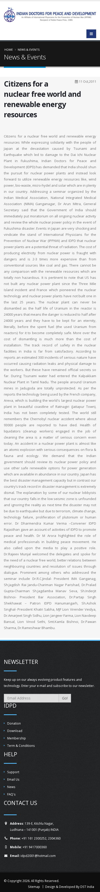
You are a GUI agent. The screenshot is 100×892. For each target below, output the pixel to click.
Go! (65, 698)
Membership (16, 738)
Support (13, 772)
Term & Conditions (21, 746)
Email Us (13, 779)
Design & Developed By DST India (69, 887)
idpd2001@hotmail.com (38, 856)
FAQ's (11, 794)
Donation (14, 723)
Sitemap (34, 887)
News (11, 787)
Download (14, 731)
